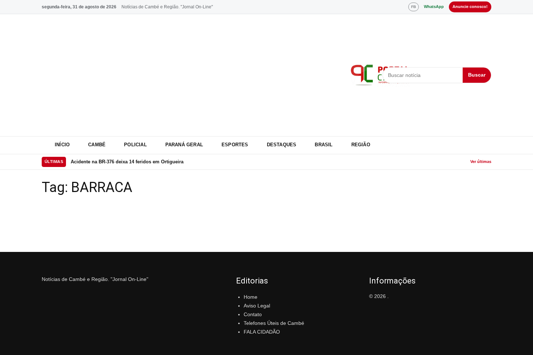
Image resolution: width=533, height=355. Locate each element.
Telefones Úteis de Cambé (274, 323)
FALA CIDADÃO (262, 332)
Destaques (282, 144)
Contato (253, 314)
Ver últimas (480, 161)
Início (62, 144)
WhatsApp (434, 6)
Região (360, 144)
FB (413, 7)
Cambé (97, 144)
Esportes (235, 144)
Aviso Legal (257, 306)
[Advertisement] (192, 75)
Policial (135, 144)
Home (250, 297)
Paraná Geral (184, 144)
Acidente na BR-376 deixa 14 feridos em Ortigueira (127, 161)
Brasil (323, 144)
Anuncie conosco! (470, 6)
